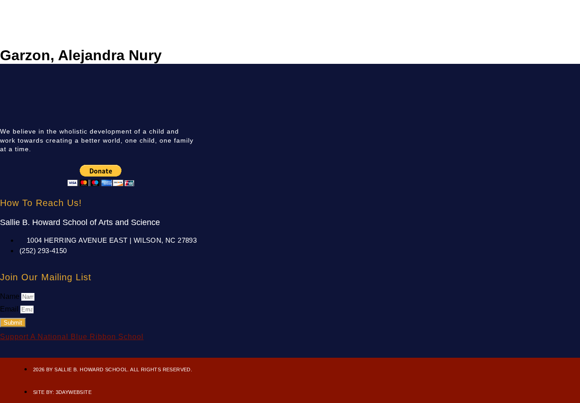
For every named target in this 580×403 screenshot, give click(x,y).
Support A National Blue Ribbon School (72, 337)
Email (10, 309)
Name (10, 296)
